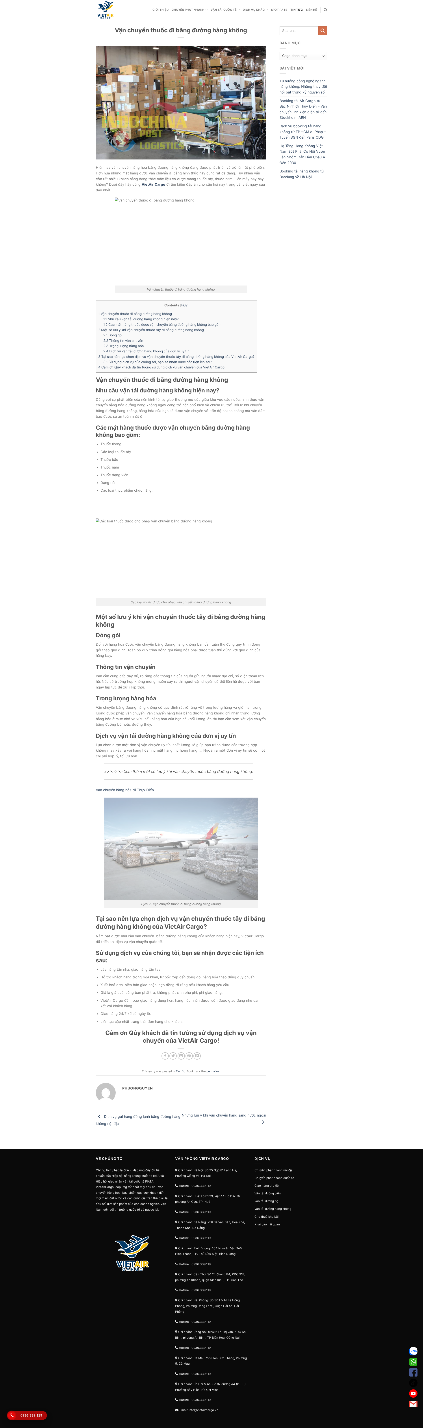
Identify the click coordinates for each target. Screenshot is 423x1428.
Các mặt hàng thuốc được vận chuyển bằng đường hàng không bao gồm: (162, 324)
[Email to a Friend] (181, 1056)
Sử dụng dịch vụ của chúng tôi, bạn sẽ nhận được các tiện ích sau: (157, 362)
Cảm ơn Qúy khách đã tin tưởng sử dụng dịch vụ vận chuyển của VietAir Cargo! (161, 367)
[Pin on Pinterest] (189, 1056)
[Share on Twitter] (173, 1056)
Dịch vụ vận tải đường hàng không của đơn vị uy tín (146, 351)
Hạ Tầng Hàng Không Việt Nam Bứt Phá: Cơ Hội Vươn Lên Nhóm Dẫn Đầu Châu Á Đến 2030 (302, 154)
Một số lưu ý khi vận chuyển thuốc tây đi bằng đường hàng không (151, 330)
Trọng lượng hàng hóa (123, 346)
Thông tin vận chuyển (123, 341)
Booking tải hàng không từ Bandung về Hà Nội (302, 174)
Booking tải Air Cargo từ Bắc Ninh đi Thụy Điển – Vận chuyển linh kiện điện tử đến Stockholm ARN (303, 109)
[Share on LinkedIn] (197, 1056)
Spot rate (279, 9)
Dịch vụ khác (254, 9)
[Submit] (322, 30)
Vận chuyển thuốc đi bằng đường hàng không (135, 314)
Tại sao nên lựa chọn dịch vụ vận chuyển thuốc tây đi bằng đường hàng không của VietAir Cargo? (176, 357)
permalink (212, 1071)
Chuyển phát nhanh (188, 9)
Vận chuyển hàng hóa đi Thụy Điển (125, 790)
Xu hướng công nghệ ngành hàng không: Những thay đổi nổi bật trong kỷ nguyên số (303, 86)
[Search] (325, 10)
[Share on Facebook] (165, 1056)
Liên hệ (311, 9)
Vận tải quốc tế (224, 9)
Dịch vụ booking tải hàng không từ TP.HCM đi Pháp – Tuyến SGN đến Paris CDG (303, 131)
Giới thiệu (160, 9)
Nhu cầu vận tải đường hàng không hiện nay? (141, 319)
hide (184, 305)
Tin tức (296, 9)
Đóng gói (112, 335)
